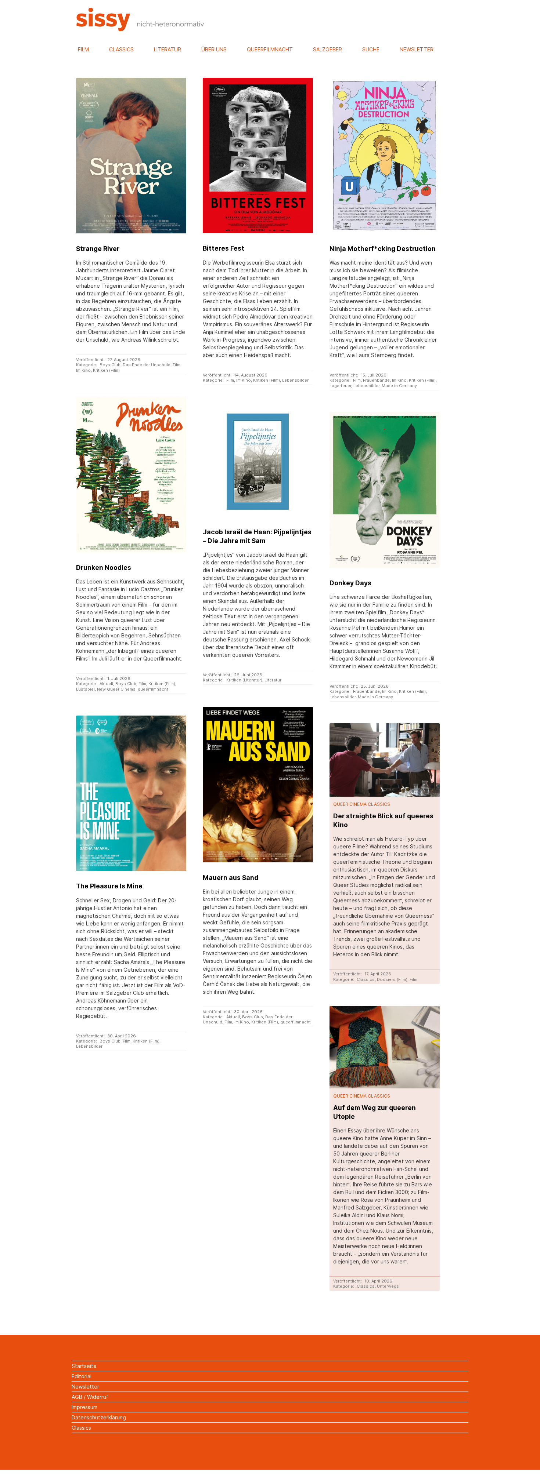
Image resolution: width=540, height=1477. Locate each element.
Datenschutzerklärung (99, 1417)
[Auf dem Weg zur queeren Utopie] (384, 1047)
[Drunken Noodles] (131, 474)
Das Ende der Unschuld (146, 364)
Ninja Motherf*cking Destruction (383, 248)
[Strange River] (131, 155)
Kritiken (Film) (106, 370)
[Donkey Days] (384, 489)
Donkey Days (350, 583)
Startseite (84, 1366)
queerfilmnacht (153, 689)
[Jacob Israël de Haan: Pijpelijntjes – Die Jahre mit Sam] (258, 461)
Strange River (97, 248)
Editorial (81, 1376)
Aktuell (106, 683)
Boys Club (110, 364)
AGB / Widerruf (90, 1397)
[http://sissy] (141, 29)
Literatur (167, 49)
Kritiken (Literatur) (244, 680)
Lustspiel (85, 689)
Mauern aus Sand (230, 877)
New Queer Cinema (116, 689)
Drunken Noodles (103, 567)
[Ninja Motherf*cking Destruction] (384, 155)
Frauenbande (376, 380)
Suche (370, 49)
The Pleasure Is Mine (109, 886)
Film (83, 49)
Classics (121, 49)
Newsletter (416, 49)
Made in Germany (399, 385)
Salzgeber (327, 49)
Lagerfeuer (340, 385)
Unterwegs (388, 1286)
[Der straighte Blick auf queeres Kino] (384, 760)
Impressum (84, 1407)
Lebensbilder (295, 380)
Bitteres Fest (223, 248)
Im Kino (83, 370)
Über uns (214, 49)
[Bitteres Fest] (258, 155)
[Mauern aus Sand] (258, 784)
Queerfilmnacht (270, 49)
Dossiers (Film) (392, 979)
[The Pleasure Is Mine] (131, 793)
